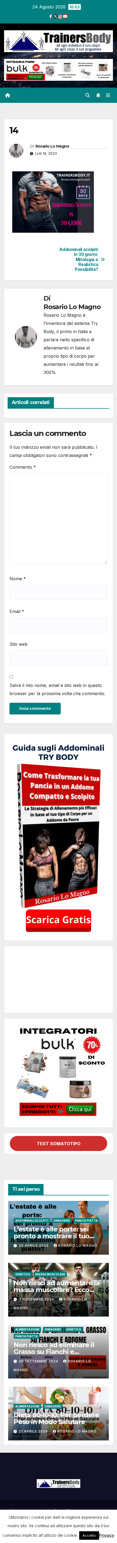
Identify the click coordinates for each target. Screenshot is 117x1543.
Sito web (18, 644)
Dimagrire (62, 1220)
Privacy (106, 1535)
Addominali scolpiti (31, 1220)
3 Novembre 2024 (37, 1299)
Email (17, 611)
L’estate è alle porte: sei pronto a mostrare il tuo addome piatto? (51, 1236)
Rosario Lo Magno (52, 146)
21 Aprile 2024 (34, 1431)
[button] (87, 95)
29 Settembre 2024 (39, 1361)
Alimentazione (27, 1329)
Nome (18, 578)
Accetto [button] (89, 1535)
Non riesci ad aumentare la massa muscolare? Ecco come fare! (57, 1289)
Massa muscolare (50, 1274)
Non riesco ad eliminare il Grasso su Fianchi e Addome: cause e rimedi (54, 1351)
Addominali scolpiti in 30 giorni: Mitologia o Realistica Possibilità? (78, 259)
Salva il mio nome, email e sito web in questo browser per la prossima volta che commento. (57, 689)
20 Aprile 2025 (34, 1245)
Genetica (22, 1274)
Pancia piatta (86, 1220)
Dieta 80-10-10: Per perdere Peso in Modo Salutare (56, 1418)
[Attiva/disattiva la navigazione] (108, 95)
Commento (23, 467)
